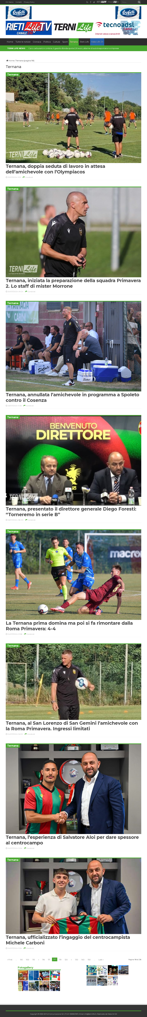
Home (10, 42)
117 (49, 959)
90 (21, 959)
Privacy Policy (29, 2)
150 (89, 959)
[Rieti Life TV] (101, 1)
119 (60, 959)
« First (9, 959)
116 (43, 959)
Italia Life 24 (97, 42)
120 (66, 959)
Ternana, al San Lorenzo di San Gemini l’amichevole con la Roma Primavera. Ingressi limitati (72, 725)
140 (82, 959)
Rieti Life (84, 42)
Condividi (29, 177)
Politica (47, 42)
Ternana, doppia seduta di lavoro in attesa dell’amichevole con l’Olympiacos (55, 169)
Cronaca (37, 42)
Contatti (19, 2)
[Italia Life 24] (113, 2)
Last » (101, 959)
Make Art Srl (112, 1014)
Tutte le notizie (23, 42)
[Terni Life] (73, 31)
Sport (65, 42)
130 (76, 959)
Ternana (74, 42)
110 (33, 959)
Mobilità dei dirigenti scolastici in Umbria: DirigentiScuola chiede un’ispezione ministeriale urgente (74, 48)
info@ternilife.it (90, 1014)
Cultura (56, 42)
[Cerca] (139, 2)
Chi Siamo (9, 2)
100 (27, 959)
